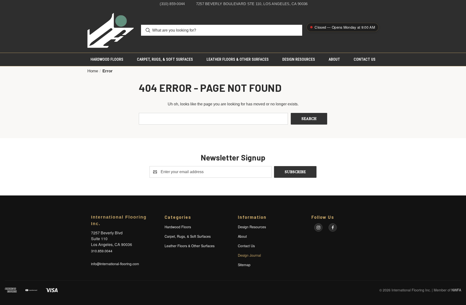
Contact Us (364, 59)
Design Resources (298, 59)
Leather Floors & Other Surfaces (238, 59)
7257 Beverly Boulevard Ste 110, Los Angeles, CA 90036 (252, 4)
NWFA (456, 290)
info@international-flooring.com (115, 263)
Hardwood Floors (107, 59)
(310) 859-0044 (172, 4)
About (334, 59)
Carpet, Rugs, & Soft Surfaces (165, 59)
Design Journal (249, 255)
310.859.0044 (101, 250)
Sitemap (244, 264)
